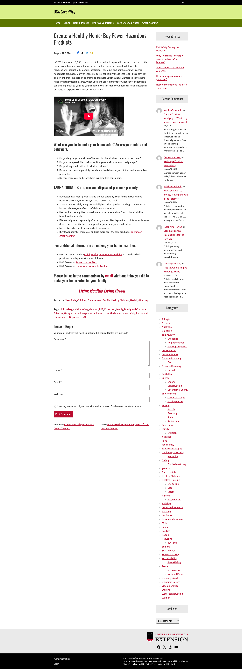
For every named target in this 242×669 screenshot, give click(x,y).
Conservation (169, 350)
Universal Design (171, 582)
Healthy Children (120, 300)
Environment (95, 300)
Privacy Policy (128, 664)
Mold (164, 523)
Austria (171, 409)
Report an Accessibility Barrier (164, 664)
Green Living (174, 562)
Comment (60, 339)
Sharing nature (175, 401)
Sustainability (169, 558)
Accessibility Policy (143, 664)
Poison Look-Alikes (86, 262)
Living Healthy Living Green (102, 290)
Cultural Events (170, 354)
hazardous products (84, 313)
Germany (172, 413)
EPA (101, 309)
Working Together (177, 346)
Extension (109, 309)
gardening (173, 456)
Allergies (166, 319)
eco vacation (174, 570)
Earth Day (167, 374)
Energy (165, 378)
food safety (168, 444)
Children (81, 300)
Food (164, 440)
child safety (66, 309)
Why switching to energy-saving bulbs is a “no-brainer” (170, 59)
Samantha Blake (172, 263)
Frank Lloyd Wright (172, 448)
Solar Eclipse (168, 550)
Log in (56, 664)
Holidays (166, 503)
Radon (165, 534)
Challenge (172, 338)
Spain (170, 417)
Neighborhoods (175, 342)
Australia (167, 327)
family (119, 309)
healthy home (113, 313)
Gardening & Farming (173, 452)
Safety (170, 491)
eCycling (172, 542)
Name (58, 370)
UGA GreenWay (64, 12)
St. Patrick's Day (170, 554)
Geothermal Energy (177, 389)
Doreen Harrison (172, 157)
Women (166, 597)
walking (166, 589)
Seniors (166, 546)
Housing (166, 511)
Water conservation (172, 593)
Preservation (174, 499)
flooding (166, 436)
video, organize (170, 585)
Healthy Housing (139, 300)
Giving (165, 460)
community (168, 334)
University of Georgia (134, 661)
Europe (165, 405)
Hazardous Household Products (93, 266)
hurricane (167, 515)
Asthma (166, 323)
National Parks (175, 574)
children (93, 309)
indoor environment (173, 519)
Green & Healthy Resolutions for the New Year (174, 234)
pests (165, 527)
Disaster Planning (171, 358)
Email (58, 382)
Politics (166, 531)
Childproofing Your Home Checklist (103, 254)
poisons (76, 317)
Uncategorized (170, 578)
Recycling (167, 538)
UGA (84, 317)
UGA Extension (129, 658)
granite (166, 468)
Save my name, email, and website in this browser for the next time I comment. (99, 406)
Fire (169, 362)
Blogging (167, 330)
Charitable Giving (176, 464)
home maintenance (172, 507)
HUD (68, 317)
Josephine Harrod (173, 226)
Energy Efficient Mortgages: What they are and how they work (176, 118)
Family (106, 300)
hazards (100, 313)
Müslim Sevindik (173, 110)
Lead (170, 487)
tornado (171, 370)
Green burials (169, 472)
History (166, 495)
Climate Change (176, 397)
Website (58, 394)
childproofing (80, 309)
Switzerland (173, 421)
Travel (165, 566)
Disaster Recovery (171, 366)
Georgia (68, 313)
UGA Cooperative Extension (77, 2)
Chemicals (70, 300)
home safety (128, 313)
